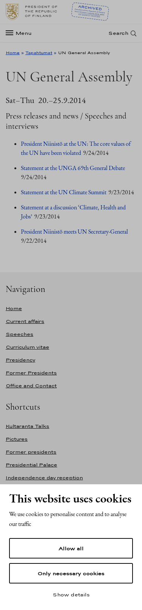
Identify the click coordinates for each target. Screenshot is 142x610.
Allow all (71, 548)
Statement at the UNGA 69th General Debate (73, 168)
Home (13, 52)
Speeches (19, 334)
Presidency (20, 360)
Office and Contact (31, 385)
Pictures (17, 439)
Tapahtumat (38, 52)
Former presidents (31, 452)
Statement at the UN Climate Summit (63, 192)
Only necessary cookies (71, 573)
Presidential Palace (31, 465)
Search (118, 33)
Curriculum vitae (27, 347)
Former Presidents (31, 373)
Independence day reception (44, 477)
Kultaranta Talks (27, 426)
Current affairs (25, 321)
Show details (71, 594)
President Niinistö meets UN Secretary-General (74, 232)
